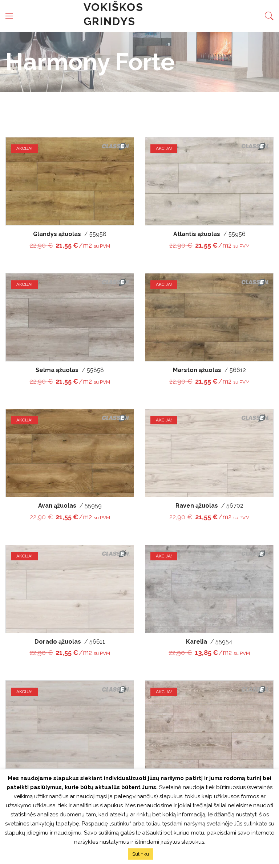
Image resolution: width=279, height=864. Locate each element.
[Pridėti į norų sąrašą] (122, 144)
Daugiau (245, 720)
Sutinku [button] (140, 854)
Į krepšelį (122, 177)
